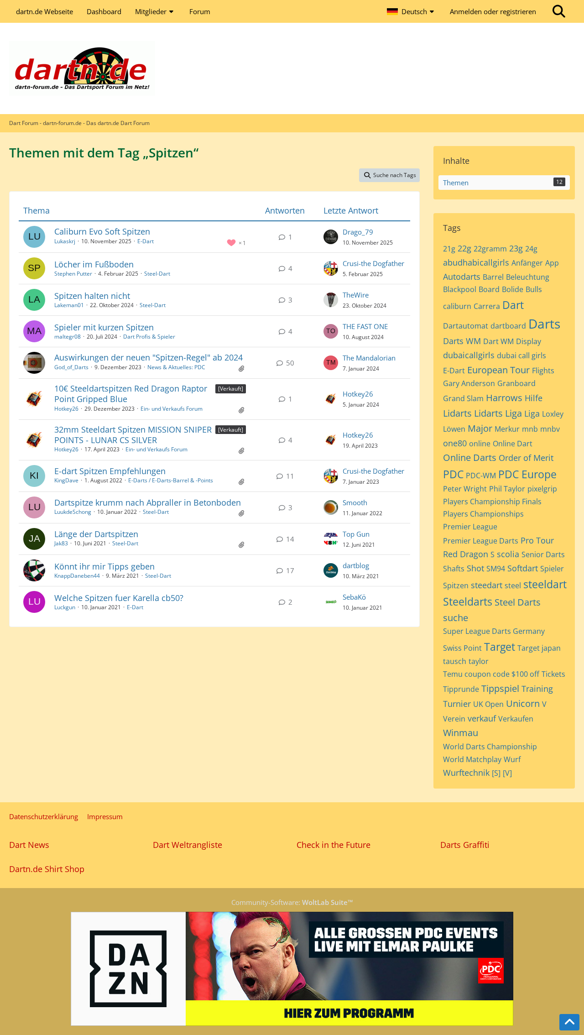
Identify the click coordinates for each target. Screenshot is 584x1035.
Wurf (512, 759)
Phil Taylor (507, 489)
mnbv (550, 429)
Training (537, 688)
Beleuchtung (527, 277)
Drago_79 (358, 231)
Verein (454, 719)
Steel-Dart (157, 273)
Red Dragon (465, 554)
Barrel (493, 277)
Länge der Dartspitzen (96, 533)
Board (489, 289)
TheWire (356, 294)
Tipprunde (461, 689)
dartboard (508, 326)
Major (480, 428)
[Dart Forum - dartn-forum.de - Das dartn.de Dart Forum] (292, 68)
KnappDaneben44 (77, 576)
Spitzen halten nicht (92, 295)
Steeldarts (467, 601)
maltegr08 (67, 336)
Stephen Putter (73, 273)
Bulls (534, 289)
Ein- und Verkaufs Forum (172, 409)
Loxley (552, 414)
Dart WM (498, 341)
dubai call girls (521, 355)
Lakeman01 (69, 305)
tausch (454, 661)
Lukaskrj (64, 241)
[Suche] (559, 11)
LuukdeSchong (72, 512)
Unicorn (523, 703)
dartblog (356, 565)
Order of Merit (526, 457)
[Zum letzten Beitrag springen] (330, 237)
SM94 (495, 569)
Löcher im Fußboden (94, 264)
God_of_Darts (71, 367)
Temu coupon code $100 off (491, 674)
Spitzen (456, 585)
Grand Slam (463, 398)
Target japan (539, 648)
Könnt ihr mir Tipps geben (104, 566)
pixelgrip (542, 489)
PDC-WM (481, 475)
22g (464, 248)
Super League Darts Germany (494, 631)
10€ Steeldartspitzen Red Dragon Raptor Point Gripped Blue (130, 393)
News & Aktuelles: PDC (176, 367)
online (479, 444)
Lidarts (457, 413)
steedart (486, 585)
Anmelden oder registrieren (493, 11)
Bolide (512, 289)
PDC (453, 474)
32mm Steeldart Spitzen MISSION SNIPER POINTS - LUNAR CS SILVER (133, 434)
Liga (532, 413)
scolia (508, 554)
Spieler (552, 569)
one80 (455, 443)
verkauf (482, 718)
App (552, 263)
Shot (475, 568)
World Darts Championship (490, 747)
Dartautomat (465, 326)
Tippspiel (500, 688)
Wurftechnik (466, 772)
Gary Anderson (469, 383)
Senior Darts (543, 554)
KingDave (66, 480)
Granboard (516, 383)
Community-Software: (292, 902)
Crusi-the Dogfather (373, 263)
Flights (543, 371)
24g (531, 249)
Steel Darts (518, 602)
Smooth (355, 502)
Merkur (507, 429)
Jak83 (61, 543)
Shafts (453, 569)
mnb (530, 429)
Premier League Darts (480, 541)
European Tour (498, 370)
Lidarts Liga (498, 413)
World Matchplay (472, 759)
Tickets (553, 674)
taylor (479, 661)
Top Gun (356, 533)
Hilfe (533, 397)
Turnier (457, 703)
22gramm (490, 249)
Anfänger (527, 263)
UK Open (488, 704)
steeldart (545, 584)
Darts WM (462, 340)
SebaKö (354, 596)
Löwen (454, 429)
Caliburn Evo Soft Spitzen (102, 231)
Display (528, 341)
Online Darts (469, 457)
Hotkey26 (66, 409)
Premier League (470, 527)
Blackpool (459, 289)
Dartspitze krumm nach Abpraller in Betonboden (147, 502)
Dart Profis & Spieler (149, 336)
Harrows (504, 398)
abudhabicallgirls (476, 262)
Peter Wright (465, 489)
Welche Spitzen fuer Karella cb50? (118, 597)
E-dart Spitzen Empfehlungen (110, 470)
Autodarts (461, 276)
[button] (411, 11)
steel (513, 585)
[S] (496, 773)
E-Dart (145, 241)
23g (516, 248)
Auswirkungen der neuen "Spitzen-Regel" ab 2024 (148, 357)
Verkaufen (515, 719)
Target (499, 646)
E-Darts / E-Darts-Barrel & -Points (170, 480)
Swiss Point (462, 648)
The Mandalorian (369, 357)
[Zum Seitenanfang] (569, 1022)
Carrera (487, 306)
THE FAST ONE (365, 326)
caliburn (457, 306)
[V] (507, 773)
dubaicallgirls (469, 355)
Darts (544, 323)
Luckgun (64, 607)
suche (455, 618)
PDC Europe (527, 474)
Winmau (460, 733)
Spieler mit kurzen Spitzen (104, 327)
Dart (513, 305)
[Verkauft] (230, 388)
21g (449, 249)
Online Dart (512, 444)
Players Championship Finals (492, 502)
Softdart (522, 568)
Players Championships (483, 514)
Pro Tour (537, 540)
